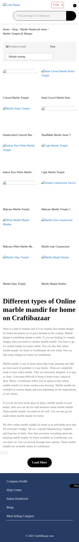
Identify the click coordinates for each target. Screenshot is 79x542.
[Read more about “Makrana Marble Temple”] (11, 203)
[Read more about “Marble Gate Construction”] (49, 240)
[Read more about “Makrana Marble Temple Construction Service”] (49, 203)
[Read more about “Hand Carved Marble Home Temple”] (49, 91)
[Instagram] (59, 529)
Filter (76, 485)
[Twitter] (29, 529)
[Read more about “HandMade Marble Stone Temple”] (49, 128)
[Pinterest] (49, 529)
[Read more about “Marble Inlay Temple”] (11, 277)
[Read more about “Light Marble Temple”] (49, 166)
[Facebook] (19, 529)
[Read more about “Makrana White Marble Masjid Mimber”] (11, 240)
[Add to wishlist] (28, 91)
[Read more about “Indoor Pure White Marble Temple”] (11, 166)
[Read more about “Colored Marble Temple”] (11, 91)
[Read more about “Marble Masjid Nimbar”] (49, 277)
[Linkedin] (39, 529)
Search (71, 16)
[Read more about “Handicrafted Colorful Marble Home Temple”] (11, 128)
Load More (39, 462)
